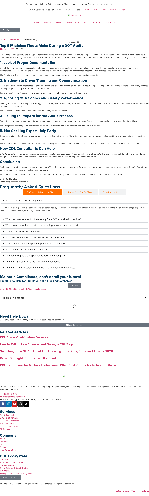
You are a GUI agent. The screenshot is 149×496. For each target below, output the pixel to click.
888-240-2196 (119, 4)
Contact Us (110, 22)
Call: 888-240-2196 (8, 289)
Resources (71, 22)
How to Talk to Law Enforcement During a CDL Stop (36, 344)
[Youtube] (14, 404)
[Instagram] (20, 404)
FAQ (85, 22)
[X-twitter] (26, 404)
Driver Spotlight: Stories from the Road (28, 358)
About (94, 22)
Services (47, 22)
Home (36, 22)
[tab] (42, 192)
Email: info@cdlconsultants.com (33, 289)
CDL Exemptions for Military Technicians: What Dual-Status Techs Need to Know (58, 365)
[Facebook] (3, 404)
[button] (146, 298)
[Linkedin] (9, 404)
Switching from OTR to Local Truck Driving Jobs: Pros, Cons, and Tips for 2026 (56, 351)
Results (59, 22)
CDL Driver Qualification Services (24, 337)
